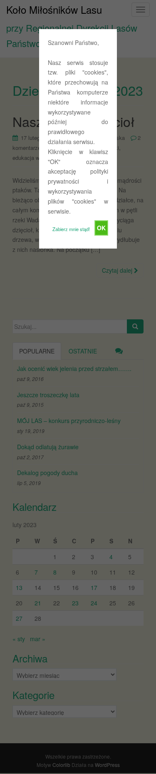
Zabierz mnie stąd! (71, 229)
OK (101, 228)
